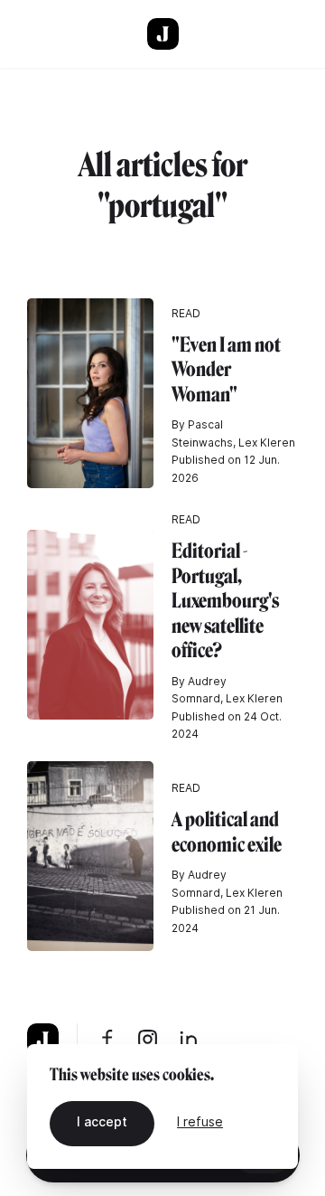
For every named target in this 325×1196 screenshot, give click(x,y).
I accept (102, 1121)
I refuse (200, 1121)
